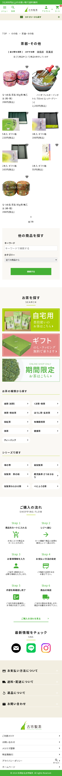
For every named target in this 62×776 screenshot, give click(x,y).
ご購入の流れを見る (31, 618)
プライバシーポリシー (12, 760)
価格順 (40, 51)
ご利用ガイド (8, 735)
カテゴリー (10, 254)
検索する (31, 271)
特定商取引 (7, 754)
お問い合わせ (8, 742)
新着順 (49, 51)
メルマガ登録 (8, 748)
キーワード (10, 242)
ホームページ (8, 766)
